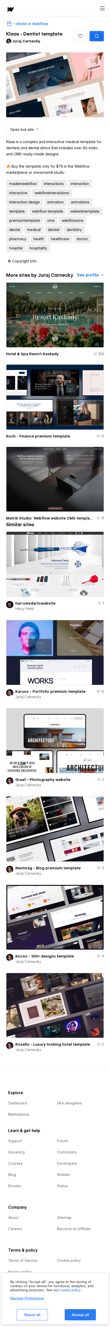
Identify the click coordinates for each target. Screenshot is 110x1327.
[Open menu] (102, 8)
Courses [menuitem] (15, 1163)
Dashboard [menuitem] (17, 1103)
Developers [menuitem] (67, 1163)
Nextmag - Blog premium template (48, 868)
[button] (80, 36)
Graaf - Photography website (42, 780)
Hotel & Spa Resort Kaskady (32, 354)
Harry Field (24, 609)
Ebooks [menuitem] (14, 1186)
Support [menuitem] (15, 1141)
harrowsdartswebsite (35, 603)
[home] (10, 9)
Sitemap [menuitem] (64, 1218)
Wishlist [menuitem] (63, 1175)
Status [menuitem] (62, 1186)
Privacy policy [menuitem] (20, 1272)
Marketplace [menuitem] (18, 1114)
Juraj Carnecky (28, 697)
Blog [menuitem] (12, 1175)
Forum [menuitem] (62, 1141)
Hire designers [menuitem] (69, 1103)
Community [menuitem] (67, 1152)
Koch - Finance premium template (38, 436)
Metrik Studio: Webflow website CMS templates (50, 518)
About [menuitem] (13, 1218)
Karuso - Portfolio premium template (50, 691)
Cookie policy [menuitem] (69, 1261)
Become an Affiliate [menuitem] (74, 1229)
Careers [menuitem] (15, 1229)
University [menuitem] (16, 1152)
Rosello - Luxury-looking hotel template (52, 1044)
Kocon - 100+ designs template (44, 956)
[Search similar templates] (97, 36)
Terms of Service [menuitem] (23, 1261)
